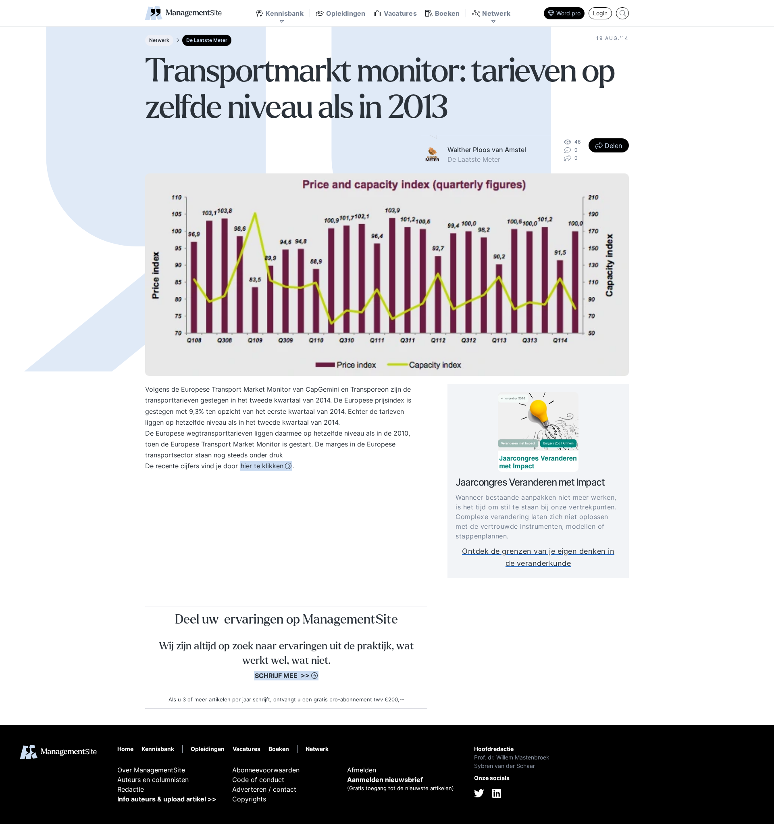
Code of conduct (258, 780)
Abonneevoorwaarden (266, 770)
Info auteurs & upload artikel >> (166, 799)
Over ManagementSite (151, 770)
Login (600, 13)
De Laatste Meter (206, 40)
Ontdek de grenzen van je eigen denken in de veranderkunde (538, 557)
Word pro (568, 13)
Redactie (130, 789)
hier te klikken (262, 466)
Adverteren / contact (264, 789)
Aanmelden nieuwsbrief (385, 780)
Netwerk (159, 40)
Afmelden (361, 770)
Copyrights (249, 799)
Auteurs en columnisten (153, 780)
